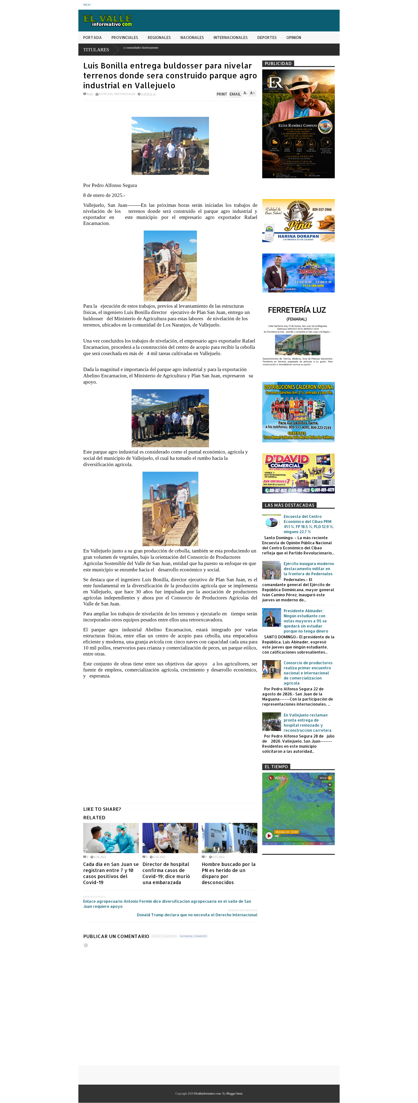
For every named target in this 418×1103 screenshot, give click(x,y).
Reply (90, 94)
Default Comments (164, 936)
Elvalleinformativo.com (207, 1093)
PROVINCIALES (125, 37)
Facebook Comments (193, 936)
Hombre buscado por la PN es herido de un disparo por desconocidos (229, 873)
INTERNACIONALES (231, 37)
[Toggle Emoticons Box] (86, 945)
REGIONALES (159, 37)
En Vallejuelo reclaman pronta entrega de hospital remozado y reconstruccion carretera (308, 722)
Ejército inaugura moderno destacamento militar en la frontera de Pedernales (309, 568)
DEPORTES (267, 37)
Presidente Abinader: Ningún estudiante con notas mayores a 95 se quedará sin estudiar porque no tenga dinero (306, 620)
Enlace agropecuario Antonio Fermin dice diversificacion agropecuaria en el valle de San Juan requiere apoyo (167, 904)
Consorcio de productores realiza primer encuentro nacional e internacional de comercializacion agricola (308, 673)
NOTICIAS (106, 94)
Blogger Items (234, 1093)
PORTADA (92, 37)
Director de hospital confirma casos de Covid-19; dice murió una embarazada (166, 873)
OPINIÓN (293, 37)
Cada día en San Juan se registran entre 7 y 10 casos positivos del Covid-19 (111, 873)
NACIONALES (192, 37)
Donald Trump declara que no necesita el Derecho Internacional (197, 914)
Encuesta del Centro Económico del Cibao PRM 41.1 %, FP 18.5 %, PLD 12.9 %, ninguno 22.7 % (309, 524)
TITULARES (96, 49)
